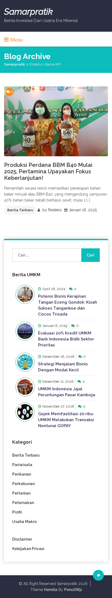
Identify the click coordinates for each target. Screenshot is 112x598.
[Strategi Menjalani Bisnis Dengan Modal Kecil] (25, 362)
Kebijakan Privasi (28, 549)
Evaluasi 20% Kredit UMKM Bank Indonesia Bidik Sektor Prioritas (66, 339)
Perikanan (21, 474)
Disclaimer (22, 539)
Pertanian (21, 493)
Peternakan (23, 502)
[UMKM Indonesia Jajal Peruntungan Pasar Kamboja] (25, 387)
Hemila (50, 589)
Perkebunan (23, 484)
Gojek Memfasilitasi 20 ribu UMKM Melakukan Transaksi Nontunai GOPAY (66, 419)
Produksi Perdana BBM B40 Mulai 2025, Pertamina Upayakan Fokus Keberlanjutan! (48, 171)
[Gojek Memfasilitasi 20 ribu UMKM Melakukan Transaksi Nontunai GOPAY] (25, 411)
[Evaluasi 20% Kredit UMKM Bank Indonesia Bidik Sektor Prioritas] (25, 331)
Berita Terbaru (20, 210)
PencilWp (73, 589)
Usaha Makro (24, 521)
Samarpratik (28, 12)
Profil (17, 512)
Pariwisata (22, 465)
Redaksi (55, 210)
